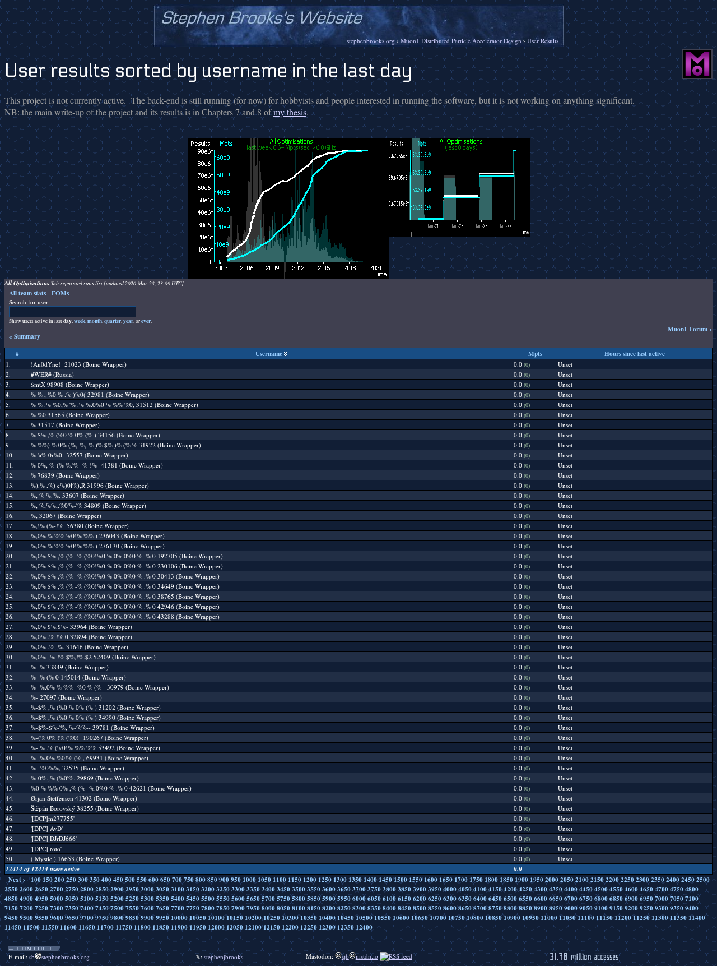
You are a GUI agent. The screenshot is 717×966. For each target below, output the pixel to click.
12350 (345, 927)
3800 (389, 889)
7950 (253, 908)
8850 (525, 908)
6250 (434, 898)
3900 (419, 889)
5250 (132, 898)
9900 (147, 917)
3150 (192, 889)
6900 (631, 898)
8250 (344, 908)
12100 (253, 927)
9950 (162, 917)
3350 (253, 889)
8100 (298, 908)
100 (36, 879)
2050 (567, 879)
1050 (264, 879)
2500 (703, 879)
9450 (11, 917)
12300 (327, 927)
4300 (540, 889)
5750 (283, 898)
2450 (688, 879)
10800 (475, 917)
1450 (385, 879)
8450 (404, 908)
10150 (234, 917)
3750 (374, 889)
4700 (661, 889)
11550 (49, 927)
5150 (102, 898)
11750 (123, 927)
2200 (612, 879)
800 (200, 879)
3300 (238, 889)
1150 (294, 879)
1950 (536, 879)
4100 (480, 889)
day (67, 321)
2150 (597, 879)
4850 (11, 898)
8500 (419, 908)
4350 (555, 889)
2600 (26, 889)
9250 (646, 908)
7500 (117, 908)
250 (71, 879)
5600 (238, 898)
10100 (216, 917)
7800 (208, 908)
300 (83, 879)
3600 (329, 889)
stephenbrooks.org (371, 40)
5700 (268, 898)
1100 (279, 879)
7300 (56, 908)
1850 (506, 879)
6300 (450, 898)
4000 (450, 889)
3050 (162, 889)
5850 (313, 898)
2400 (672, 879)
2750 (71, 889)
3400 (268, 889)
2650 (41, 889)
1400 (370, 879)
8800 (510, 908)
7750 (192, 908)
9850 (132, 917)
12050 (234, 927)
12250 (308, 927)
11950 (197, 927)
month (94, 321)
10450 (345, 917)
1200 (309, 879)
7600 (147, 908)
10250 (271, 917)
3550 (313, 889)
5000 (56, 898)
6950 (646, 898)
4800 (692, 889)
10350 (308, 917)
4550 (616, 889)
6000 (359, 898)
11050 (567, 917)
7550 (132, 908)
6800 (601, 898)
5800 (298, 898)
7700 (177, 908)
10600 (401, 917)
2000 (551, 879)
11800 (142, 927)
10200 (253, 917)
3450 (283, 889)
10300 (290, 917)
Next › (16, 879)
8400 (389, 908)
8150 (313, 908)
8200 (329, 908)
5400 (177, 898)
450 (118, 879)
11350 (678, 917)
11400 (696, 917)
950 (236, 879)
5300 (147, 898)
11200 (622, 917)
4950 (41, 898)
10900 (512, 917)
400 (106, 879)
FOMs (60, 293)
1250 (325, 879)
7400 (87, 908)
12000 (216, 927)
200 (59, 879)
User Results (542, 40)
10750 (456, 917)
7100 (692, 898)
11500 (31, 927)
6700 (571, 898)
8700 (480, 908)
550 (142, 879)
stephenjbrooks (223, 957)
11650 (86, 927)
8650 (465, 908)
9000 (571, 908)
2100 (582, 879)
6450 (495, 898)
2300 (642, 879)
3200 (208, 889)
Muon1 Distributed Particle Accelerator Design (461, 40)
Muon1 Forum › (690, 329)
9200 (631, 908)
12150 (271, 927)
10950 (530, 917)
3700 (359, 889)
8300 (359, 908)
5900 (329, 898)
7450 (102, 908)
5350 (162, 898)
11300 (659, 917)
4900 (26, 898)
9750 (102, 917)
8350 (374, 908)
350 (95, 879)
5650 (253, 898)
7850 (223, 908)
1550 (415, 879)
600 (153, 879)
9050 (586, 908)
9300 (661, 908)
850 (212, 879)
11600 (68, 927)
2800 (87, 889)
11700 (105, 927)
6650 (555, 898)
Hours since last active (634, 353)
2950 (132, 889)
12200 (290, 927)
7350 (71, 908)
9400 (692, 908)
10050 (197, 917)
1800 (491, 879)
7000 (661, 898)
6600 (540, 898)
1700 (461, 879)
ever (146, 321)
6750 (586, 898)
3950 (434, 889)
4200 (510, 889)
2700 (56, 889)
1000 (249, 879)
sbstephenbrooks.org (59, 957)
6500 (510, 898)
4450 (586, 889)
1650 (446, 879)
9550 (41, 917)
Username (268, 353)
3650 (344, 889)
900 (224, 879)
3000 (147, 889)
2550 (11, 889)
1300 (340, 879)
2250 (627, 879)
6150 (404, 898)
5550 (223, 898)
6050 (374, 898)
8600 (450, 908)
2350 (657, 879)
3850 (404, 889)
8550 (434, 908)
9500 (26, 917)
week (79, 321)
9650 (71, 917)
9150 (616, 908)
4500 (601, 889)
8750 (495, 908)
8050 (283, 908)
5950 (344, 898)
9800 (117, 917)
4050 (465, 889)
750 (189, 879)
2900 (117, 889)
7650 (162, 908)
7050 (676, 898)
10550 (382, 917)
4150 (495, 889)
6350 (465, 898)
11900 (179, 927)
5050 (71, 898)
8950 (555, 908)
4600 (631, 889)
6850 (616, 898)
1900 (521, 879)
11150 (604, 917)
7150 (11, 908)
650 (165, 879)
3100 (177, 889)
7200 (26, 908)
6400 (480, 898)
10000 (179, 917)
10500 (364, 917)
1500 (400, 879)
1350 (355, 879)
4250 (525, 889)
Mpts (535, 353)
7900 (238, 908)
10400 (327, 917)
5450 (192, 898)
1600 (430, 879)
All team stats (27, 293)
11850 (160, 927)
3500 (298, 889)
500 (130, 879)
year (128, 321)
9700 (87, 917)
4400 (571, 889)
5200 (117, 898)
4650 (646, 889)
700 (177, 879)
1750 (476, 879)
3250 (223, 889)
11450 (12, 927)
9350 (676, 908)
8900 (540, 908)
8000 (268, 908)
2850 (102, 889)
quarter (112, 321)
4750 (676, 889)
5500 (208, 898)
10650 (419, 917)
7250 (41, 908)
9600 (56, 917)
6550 (525, 898)
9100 (601, 908)
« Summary (24, 336)
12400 (364, 927)
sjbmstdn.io (360, 956)
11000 (549, 917)
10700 (438, 917)
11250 (641, 917)
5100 (87, 898)
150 (48, 879)
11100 (586, 917)
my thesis (289, 112)
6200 (419, 898)
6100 (389, 898)
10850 (493, 917)
